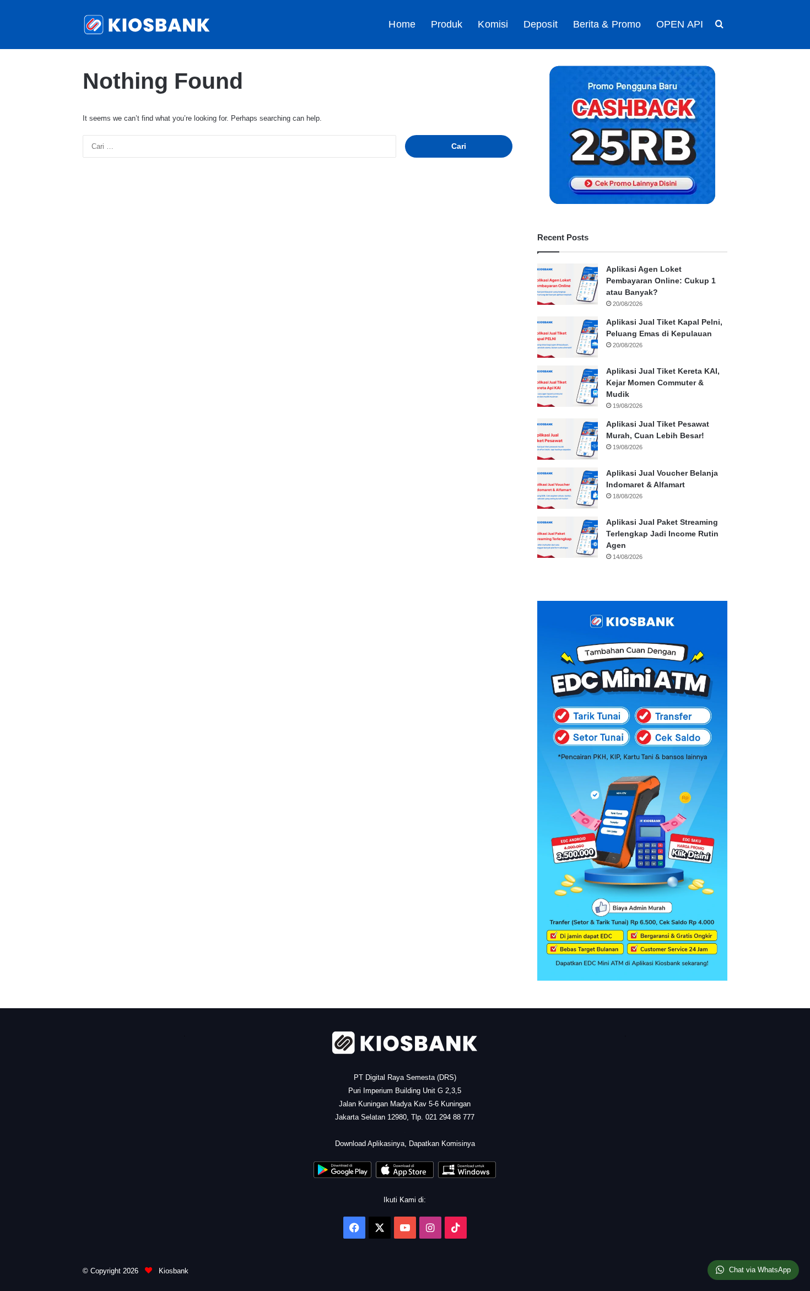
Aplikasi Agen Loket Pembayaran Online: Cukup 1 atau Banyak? (661, 281)
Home (401, 24)
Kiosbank (172, 1271)
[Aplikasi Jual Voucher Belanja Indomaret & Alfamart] (567, 488)
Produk (447, 24)
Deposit (540, 24)
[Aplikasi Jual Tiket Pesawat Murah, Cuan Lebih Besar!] (567, 439)
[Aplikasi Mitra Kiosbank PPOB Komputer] (467, 1175)
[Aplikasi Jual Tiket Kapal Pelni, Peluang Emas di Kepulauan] (567, 337)
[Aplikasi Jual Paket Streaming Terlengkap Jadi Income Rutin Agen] (567, 537)
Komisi (493, 24)
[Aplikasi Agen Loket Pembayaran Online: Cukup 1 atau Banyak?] (567, 284)
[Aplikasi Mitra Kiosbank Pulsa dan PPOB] (342, 1175)
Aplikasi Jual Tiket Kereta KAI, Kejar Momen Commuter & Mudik (663, 383)
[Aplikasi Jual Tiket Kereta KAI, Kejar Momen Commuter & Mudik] (567, 386)
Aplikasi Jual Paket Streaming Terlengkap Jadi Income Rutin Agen (662, 534)
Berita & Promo (607, 24)
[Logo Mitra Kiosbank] (148, 24)
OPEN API (679, 24)
